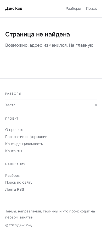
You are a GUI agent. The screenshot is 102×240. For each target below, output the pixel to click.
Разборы (73, 8)
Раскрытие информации (26, 136)
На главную (81, 45)
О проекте (14, 129)
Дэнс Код (13, 8)
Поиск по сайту (18, 182)
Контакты (13, 150)
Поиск (91, 8)
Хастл (10, 105)
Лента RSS (14, 189)
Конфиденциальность (24, 143)
